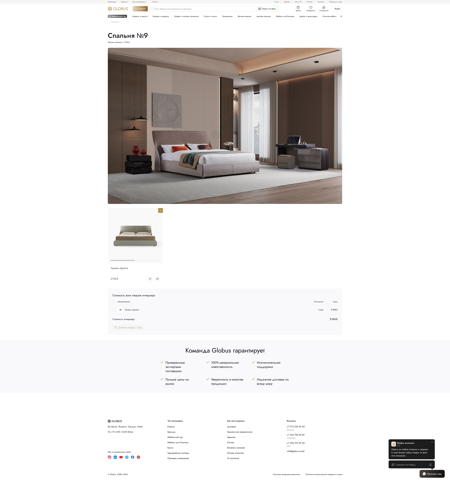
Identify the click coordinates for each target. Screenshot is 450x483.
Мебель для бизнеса (285, 16)
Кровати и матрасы (161, 16)
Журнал (287, 1)
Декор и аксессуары (308, 16)
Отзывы (309, 1)
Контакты (321, 1)
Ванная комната (244, 16)
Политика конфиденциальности (286, 474)
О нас (276, 1)
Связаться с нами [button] (335, 1)
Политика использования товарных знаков (324, 474)
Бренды (124, 1)
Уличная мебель (329, 16)
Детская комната (264, 16)
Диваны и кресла (139, 16)
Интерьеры (112, 1)
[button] (298, 7)
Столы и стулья (210, 16)
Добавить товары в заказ (130, 327)
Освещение (227, 16)
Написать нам (434, 474)
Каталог (142, 8)
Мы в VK (298, 1)
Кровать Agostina (132, 309)
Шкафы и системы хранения (186, 16)
